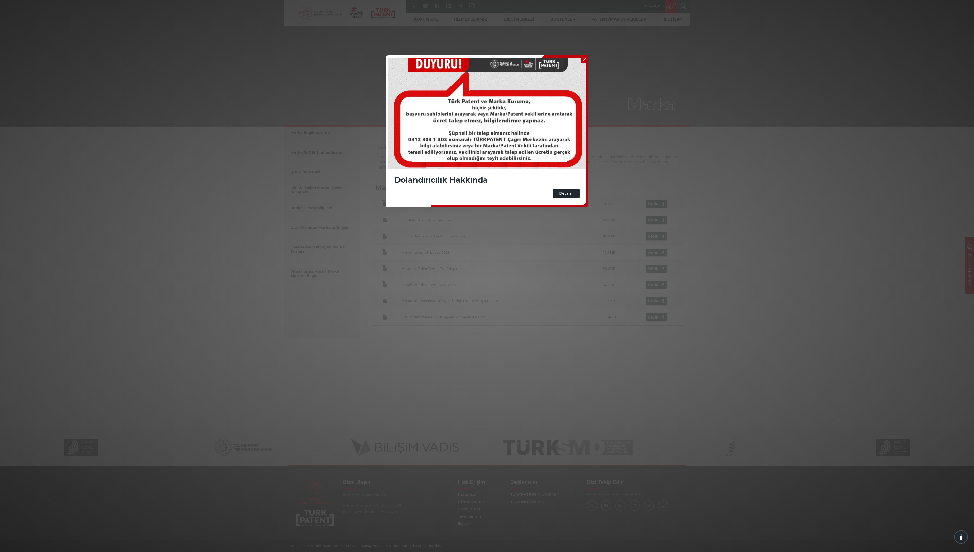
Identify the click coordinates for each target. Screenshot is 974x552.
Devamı (566, 193)
